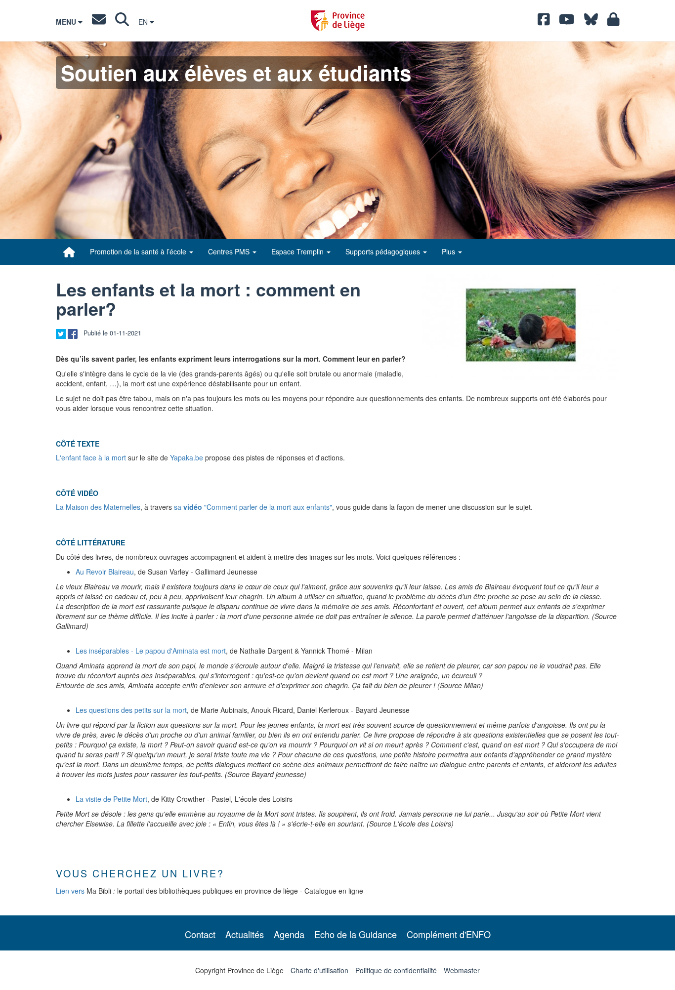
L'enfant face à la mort (91, 457)
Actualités (244, 934)
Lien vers (70, 891)
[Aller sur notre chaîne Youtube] (567, 22)
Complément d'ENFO (449, 934)
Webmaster (462, 970)
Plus (449, 251)
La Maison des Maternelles (98, 507)
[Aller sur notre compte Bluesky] (591, 22)
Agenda (289, 934)
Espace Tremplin (298, 251)
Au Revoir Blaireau (105, 572)
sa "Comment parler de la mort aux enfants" (253, 507)
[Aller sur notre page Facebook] (544, 22)
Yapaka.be (186, 457)
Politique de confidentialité (396, 970)
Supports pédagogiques (383, 251)
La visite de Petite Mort (111, 799)
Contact (200, 934)
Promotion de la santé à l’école (139, 251)
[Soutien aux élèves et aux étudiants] (69, 252)
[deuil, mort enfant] (520, 325)
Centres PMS (230, 251)
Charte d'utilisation (319, 970)
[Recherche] (122, 22)
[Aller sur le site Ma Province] (613, 22)
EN (144, 22)
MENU (67, 22)
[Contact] (99, 22)
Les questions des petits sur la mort (131, 710)
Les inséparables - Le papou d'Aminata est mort (151, 651)
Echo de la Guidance (355, 934)
